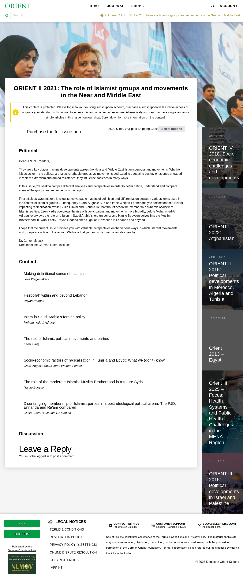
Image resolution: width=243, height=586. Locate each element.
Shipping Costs (148, 128)
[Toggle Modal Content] (213, 6)
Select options (171, 128)
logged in (42, 456)
